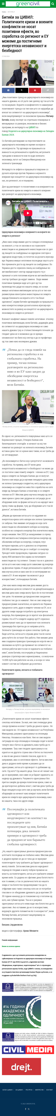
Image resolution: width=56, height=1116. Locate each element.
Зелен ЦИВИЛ (7, 1090)
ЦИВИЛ (32, 127)
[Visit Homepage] (27, 3)
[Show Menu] (3, 4)
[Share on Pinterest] (35, 90)
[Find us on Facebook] (25, 1109)
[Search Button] (52, 4)
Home (4, 12)
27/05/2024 (6, 56)
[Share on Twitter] (21, 90)
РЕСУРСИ (29, 1090)
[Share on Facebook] (8, 90)
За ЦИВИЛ (19, 1090)
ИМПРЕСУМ (39, 1090)
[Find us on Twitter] (29, 1109)
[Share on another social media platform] (48, 90)
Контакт (49, 1090)
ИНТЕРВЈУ (11, 12)
